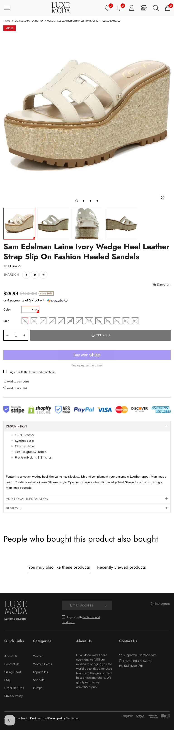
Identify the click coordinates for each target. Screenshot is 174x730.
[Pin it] (43, 275)
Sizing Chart (12, 672)
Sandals (38, 680)
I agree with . (32, 372)
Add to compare (17, 381)
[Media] (162, 197)
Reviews (13, 508)
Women (38, 656)
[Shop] (144, 8)
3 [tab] (90, 201)
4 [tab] (97, 201)
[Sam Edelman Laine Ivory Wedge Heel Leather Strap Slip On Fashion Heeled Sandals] (87, 115)
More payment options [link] (87, 365)
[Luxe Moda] (60, 7)
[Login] (132, 8)
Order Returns (14, 688)
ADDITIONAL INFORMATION (27, 499)
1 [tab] (77, 201)
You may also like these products (59, 567)
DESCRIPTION (16, 426)
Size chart (164, 284)
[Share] (26, 275)
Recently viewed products (121, 567)
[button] (87, 300)
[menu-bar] (9, 7)
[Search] (156, 8)
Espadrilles (40, 672)
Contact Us (11, 664)
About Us (10, 656)
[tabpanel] (87, 115)
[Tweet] (35, 275)
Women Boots (42, 664)
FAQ (7, 680)
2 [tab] (83, 201)
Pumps (37, 688)
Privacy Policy (13, 696)
